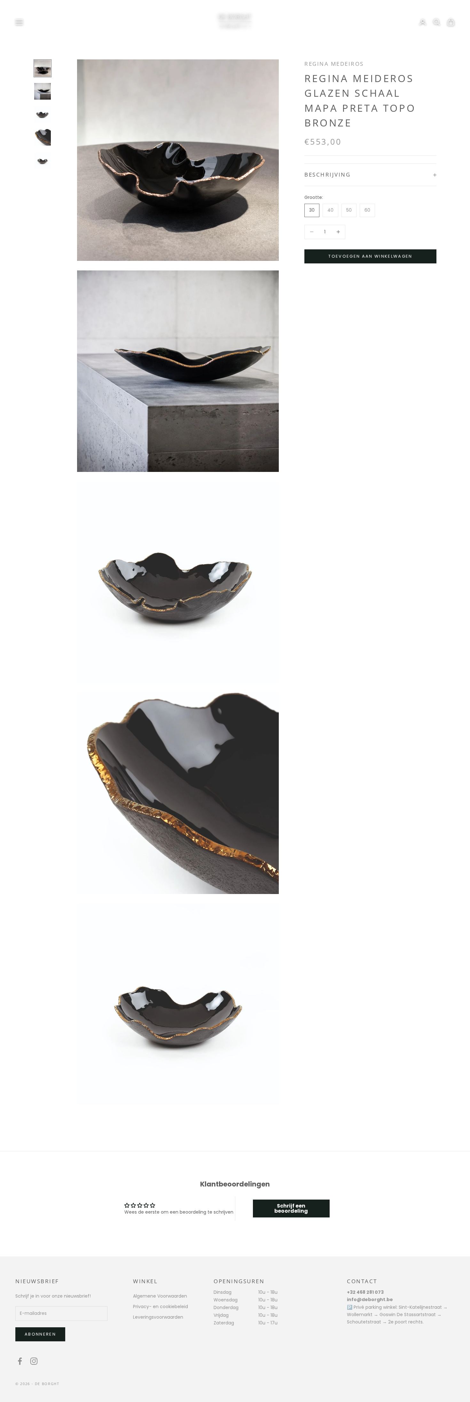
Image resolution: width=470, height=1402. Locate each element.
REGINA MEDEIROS (334, 63)
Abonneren (40, 1334)
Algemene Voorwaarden (160, 1296)
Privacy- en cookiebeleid (160, 1306)
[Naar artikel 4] (42, 137)
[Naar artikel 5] (42, 160)
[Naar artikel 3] (42, 114)
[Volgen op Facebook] (19, 1361)
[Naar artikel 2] (42, 91)
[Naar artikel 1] (42, 68)
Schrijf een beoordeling (291, 1208)
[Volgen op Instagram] (33, 1361)
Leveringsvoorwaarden (158, 1317)
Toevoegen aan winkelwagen (370, 256)
